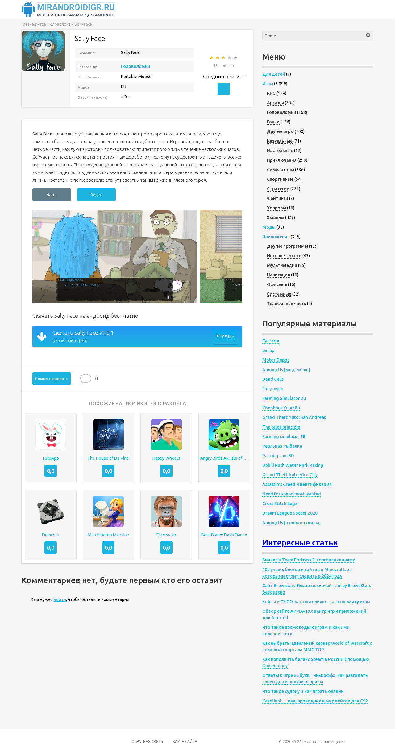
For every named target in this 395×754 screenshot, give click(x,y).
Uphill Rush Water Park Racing (292, 465)
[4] (229, 58)
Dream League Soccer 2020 (290, 513)
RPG (271, 93)
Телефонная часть (286, 303)
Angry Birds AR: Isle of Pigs (224, 458)
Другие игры (280, 131)
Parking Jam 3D (278, 455)
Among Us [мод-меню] (286, 369)
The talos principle (281, 427)
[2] (218, 58)
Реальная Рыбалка (282, 446)
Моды (269, 227)
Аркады (275, 102)
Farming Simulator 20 (284, 398)
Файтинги (277, 198)
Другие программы (287, 246)
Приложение (276, 236)
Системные (279, 294)
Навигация (278, 274)
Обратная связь (147, 742)
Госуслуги (272, 388)
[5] (235, 58)
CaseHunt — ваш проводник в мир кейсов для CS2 (315, 700)
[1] (212, 58)
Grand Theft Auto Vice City (290, 474)
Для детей (273, 74)
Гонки (273, 121)
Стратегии (278, 188)
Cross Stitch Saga (279, 503)
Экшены (275, 217)
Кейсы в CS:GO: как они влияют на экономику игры (316, 601)
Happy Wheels (166, 458)
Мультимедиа (282, 265)
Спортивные (280, 179)
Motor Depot (275, 360)
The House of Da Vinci (108, 458)
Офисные (277, 284)
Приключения (282, 160)
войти (60, 599)
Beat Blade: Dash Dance (224, 534)
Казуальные (280, 141)
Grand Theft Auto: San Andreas (294, 417)
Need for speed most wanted (291, 493)
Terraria (270, 340)
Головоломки (135, 66)
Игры (267, 83)
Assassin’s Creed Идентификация (297, 484)
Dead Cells (273, 379)
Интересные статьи (300, 542)
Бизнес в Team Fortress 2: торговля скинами (309, 559)
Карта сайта (185, 742)
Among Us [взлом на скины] (291, 522)
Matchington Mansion (108, 534)
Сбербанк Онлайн (281, 407)
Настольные (280, 150)
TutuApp (50, 458)
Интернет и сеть (284, 255)
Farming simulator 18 (283, 436)
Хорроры (276, 207)
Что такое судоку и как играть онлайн (302, 691)
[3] (224, 58)
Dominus (50, 534)
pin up (268, 350)
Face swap (166, 534)
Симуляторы (280, 169)
